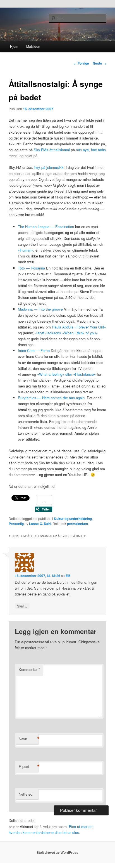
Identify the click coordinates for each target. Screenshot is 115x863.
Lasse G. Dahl (40, 523)
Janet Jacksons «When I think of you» (66, 332)
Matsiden (33, 46)
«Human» (25, 250)
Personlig (16, 523)
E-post (28, 766)
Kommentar (29, 669)
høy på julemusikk (49, 167)
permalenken (77, 523)
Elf (68, 575)
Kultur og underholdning (73, 518)
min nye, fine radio (91, 149)
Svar (22, 605)
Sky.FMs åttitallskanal (52, 149)
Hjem (14, 46)
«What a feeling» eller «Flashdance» (66, 374)
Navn (28, 738)
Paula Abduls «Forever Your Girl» (79, 327)
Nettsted (25, 794)
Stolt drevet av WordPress (57, 852)
